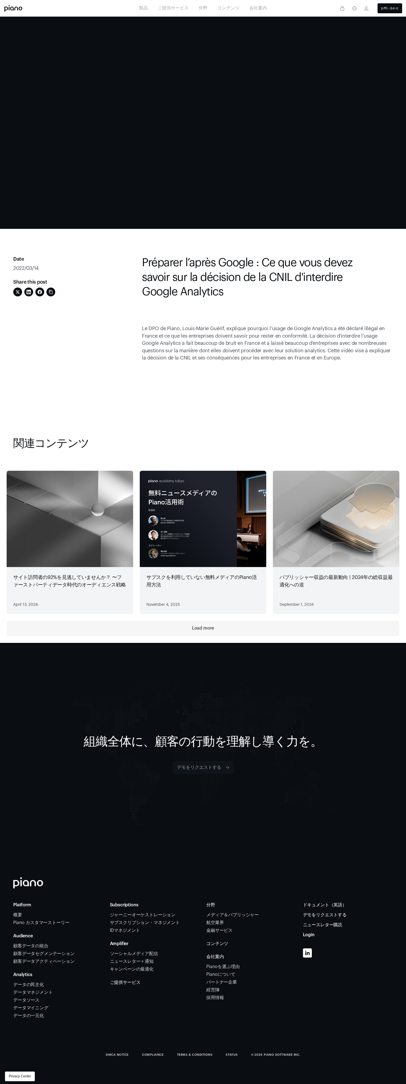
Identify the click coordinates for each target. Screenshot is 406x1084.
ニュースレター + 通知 (132, 961)
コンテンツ (217, 943)
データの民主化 (28, 984)
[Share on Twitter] (17, 292)
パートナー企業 (221, 982)
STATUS (232, 1054)
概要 (17, 915)
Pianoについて (220, 974)
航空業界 (215, 922)
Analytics (22, 974)
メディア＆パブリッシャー (232, 915)
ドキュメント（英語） (325, 905)
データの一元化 (28, 1015)
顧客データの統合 (31, 946)
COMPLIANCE (153, 1054)
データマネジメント (33, 992)
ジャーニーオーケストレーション (143, 915)
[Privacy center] (342, 8)
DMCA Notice (117, 1054)
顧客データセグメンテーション (44, 953)
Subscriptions (124, 905)
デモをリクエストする (325, 915)
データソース (27, 1000)
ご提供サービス (125, 982)
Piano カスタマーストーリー (41, 922)
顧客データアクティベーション (44, 961)
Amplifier (119, 943)
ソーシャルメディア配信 (134, 953)
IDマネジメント (125, 930)
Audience (23, 936)
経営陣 (213, 990)
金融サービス (220, 930)
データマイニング (30, 1008)
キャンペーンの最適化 (132, 969)
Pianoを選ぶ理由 (222, 966)
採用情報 (215, 997)
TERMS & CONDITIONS (195, 1054)
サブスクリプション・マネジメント (145, 922)
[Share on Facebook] (39, 292)
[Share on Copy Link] (50, 292)
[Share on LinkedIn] (28, 292)
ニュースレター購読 (322, 925)
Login (309, 935)
